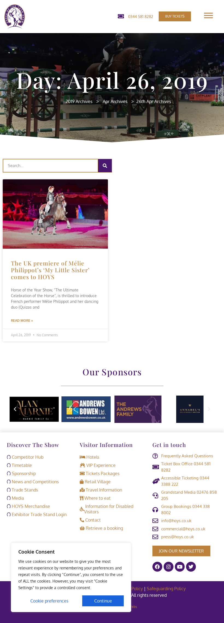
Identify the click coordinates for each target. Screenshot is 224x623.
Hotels (92, 457)
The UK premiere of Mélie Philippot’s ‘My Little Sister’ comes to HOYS (50, 269)
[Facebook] (157, 567)
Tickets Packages (102, 473)
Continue (103, 601)
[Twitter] (191, 567)
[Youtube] (180, 567)
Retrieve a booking (104, 528)
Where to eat (97, 498)
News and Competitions (35, 481)
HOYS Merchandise (30, 506)
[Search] (105, 165)
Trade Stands (24, 490)
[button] (15, 409)
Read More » (22, 320)
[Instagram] (168, 567)
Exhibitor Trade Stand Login (39, 514)
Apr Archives (115, 101)
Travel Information (103, 490)
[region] (71, 577)
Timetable (21, 465)
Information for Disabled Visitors (108, 509)
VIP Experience (100, 465)
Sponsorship (23, 473)
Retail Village (97, 481)
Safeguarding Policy (167, 588)
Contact (92, 520)
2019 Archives (79, 101)
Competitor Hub (27, 457)
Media (17, 498)
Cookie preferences (49, 601)
